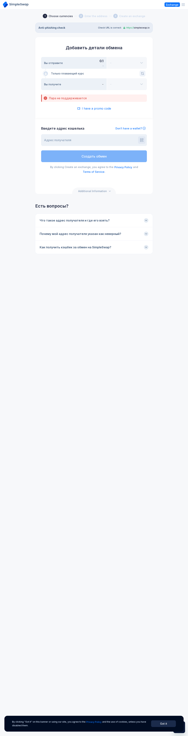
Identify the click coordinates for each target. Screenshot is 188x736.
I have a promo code (96, 108)
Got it (163, 723)
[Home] (15, 5)
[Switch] (142, 73)
